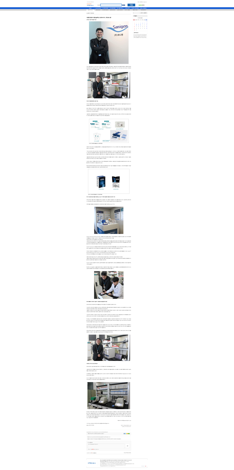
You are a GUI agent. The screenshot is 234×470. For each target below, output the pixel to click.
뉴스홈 (88, 13)
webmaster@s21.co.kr (130, 463)
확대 (89, 433)
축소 (91, 433)
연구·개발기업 (91, 13)
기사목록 (94, 433)
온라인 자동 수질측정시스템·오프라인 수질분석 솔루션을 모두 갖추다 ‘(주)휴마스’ (146, 36)
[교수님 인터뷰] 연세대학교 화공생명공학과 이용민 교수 (142, 34)
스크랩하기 (102, 433)
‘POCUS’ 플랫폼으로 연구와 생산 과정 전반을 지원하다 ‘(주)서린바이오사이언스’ (146, 37)
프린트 (98, 433)
